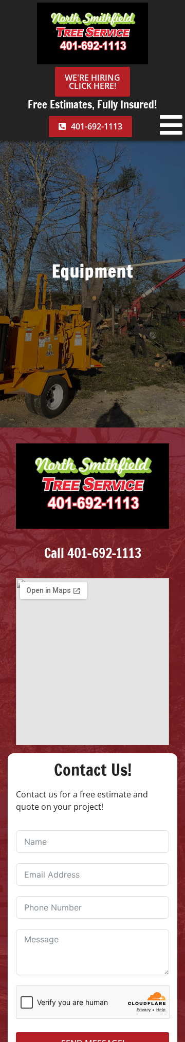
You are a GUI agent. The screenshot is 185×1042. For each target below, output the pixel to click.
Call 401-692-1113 (92, 553)
